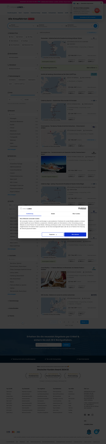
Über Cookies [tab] (76, 213)
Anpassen (52, 234)
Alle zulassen (75, 234)
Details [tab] (53, 213)
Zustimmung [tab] (29, 213)
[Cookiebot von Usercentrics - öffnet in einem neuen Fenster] (79, 209)
